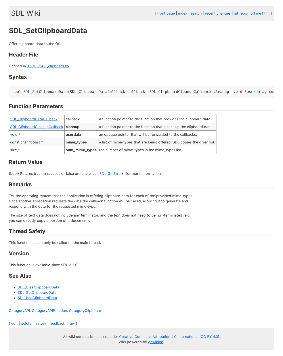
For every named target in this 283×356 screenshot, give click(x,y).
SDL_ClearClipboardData (38, 287)
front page (166, 13)
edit (14, 323)
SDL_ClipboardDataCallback (33, 119)
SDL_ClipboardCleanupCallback (36, 126)
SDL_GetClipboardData (37, 292)
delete (26, 323)
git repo (240, 13)
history (40, 323)
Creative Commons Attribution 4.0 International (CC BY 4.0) (169, 336)
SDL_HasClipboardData (37, 298)
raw (72, 323)
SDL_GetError (110, 173)
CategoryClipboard (85, 310)
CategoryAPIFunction (49, 310)
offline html (260, 13)
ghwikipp (155, 342)
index (182, 13)
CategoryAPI (19, 310)
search (196, 13)
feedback (57, 323)
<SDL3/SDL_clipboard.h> (48, 66)
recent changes (218, 13)
